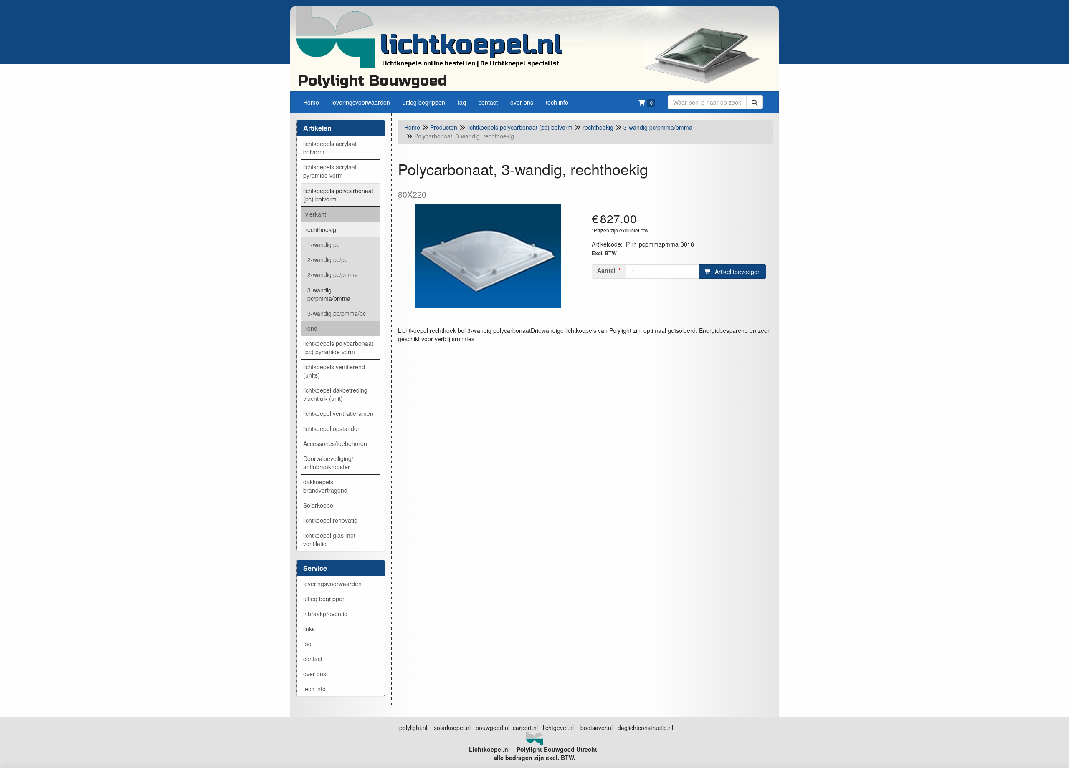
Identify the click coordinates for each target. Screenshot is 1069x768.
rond (311, 328)
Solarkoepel (318, 505)
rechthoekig (320, 229)
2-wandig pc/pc (327, 259)
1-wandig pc (323, 244)
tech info (314, 689)
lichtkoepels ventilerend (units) (334, 371)
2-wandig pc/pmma (332, 274)
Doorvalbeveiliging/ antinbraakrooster (328, 462)
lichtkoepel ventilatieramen (338, 413)
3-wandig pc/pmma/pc (336, 313)
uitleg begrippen (324, 598)
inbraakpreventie (325, 613)
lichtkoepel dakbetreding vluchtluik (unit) (335, 394)
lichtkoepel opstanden (332, 428)
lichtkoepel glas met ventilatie (329, 539)
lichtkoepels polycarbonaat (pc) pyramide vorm (338, 347)
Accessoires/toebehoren (335, 443)
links (309, 628)
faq (307, 644)
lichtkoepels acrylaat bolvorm (330, 147)
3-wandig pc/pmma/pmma (328, 294)
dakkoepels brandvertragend (325, 486)
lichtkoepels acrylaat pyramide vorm (330, 171)
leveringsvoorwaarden (332, 583)
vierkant (315, 214)
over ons (314, 674)
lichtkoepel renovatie (330, 520)
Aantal (606, 270)
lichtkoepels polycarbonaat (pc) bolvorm (338, 194)
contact (312, 659)
